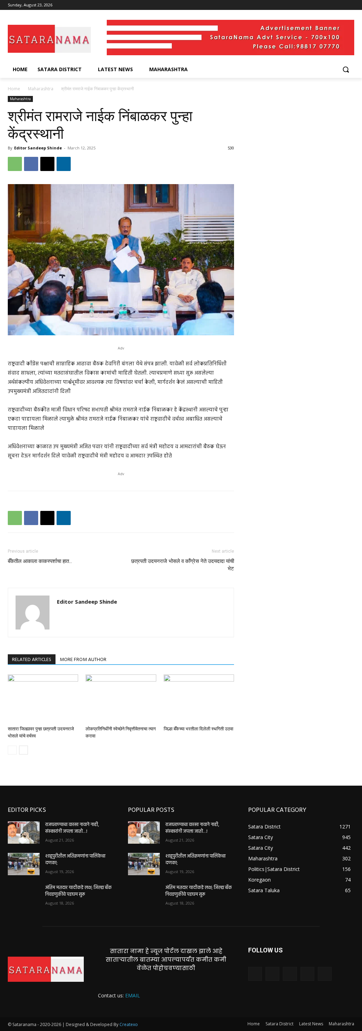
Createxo (128, 1024)
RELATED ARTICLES (31, 660)
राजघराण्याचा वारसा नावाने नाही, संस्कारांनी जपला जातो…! (72, 828)
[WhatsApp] (15, 164)
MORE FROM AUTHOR (83, 660)
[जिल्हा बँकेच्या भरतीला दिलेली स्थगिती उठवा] (199, 698)
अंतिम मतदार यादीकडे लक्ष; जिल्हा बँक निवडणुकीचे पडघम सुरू (78, 891)
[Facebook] (311, 5)
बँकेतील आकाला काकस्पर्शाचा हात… (40, 561)
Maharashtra (40, 89)
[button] (345, 69)
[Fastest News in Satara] (49, 38)
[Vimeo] (340, 5)
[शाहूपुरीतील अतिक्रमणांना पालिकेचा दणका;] (24, 864)
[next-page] (23, 750)
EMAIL (132, 995)
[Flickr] (290, 974)
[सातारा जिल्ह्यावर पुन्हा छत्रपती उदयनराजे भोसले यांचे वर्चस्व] (43, 698)
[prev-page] (12, 750)
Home (14, 89)
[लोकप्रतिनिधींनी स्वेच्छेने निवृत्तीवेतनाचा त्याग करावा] (121, 698)
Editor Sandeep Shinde (38, 147)
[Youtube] (350, 5)
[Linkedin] (64, 164)
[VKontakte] (325, 974)
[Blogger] (255, 974)
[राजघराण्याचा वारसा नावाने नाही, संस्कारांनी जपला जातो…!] (24, 832)
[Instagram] (321, 5)
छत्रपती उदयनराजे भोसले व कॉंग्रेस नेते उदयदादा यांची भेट (182, 565)
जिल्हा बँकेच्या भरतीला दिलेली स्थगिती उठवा (198, 728)
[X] (331, 5)
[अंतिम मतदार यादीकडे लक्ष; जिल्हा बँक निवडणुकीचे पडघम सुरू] (24, 895)
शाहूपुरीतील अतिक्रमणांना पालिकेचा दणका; (75, 859)
